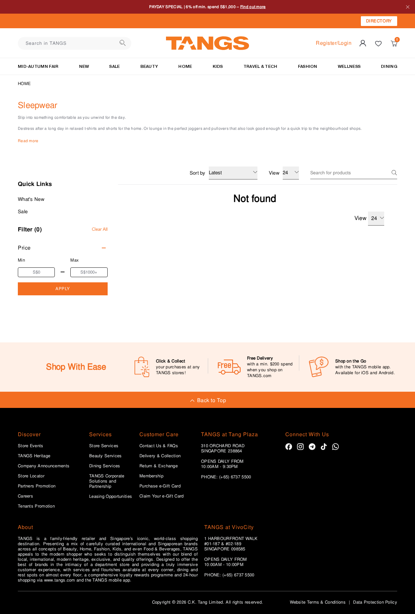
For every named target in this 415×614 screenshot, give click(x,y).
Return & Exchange (158, 466)
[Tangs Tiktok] (323, 446)
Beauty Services (105, 456)
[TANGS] (207, 43)
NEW (84, 66)
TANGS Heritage (34, 456)
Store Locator (31, 476)
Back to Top (211, 400)
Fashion (307, 66)
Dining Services (104, 466)
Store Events (30, 445)
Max (74, 260)
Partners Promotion (36, 486)
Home (24, 83)
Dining (389, 66)
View (360, 218)
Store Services (103, 445)
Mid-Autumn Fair (38, 66)
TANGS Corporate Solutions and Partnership (106, 481)
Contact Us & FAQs (158, 445)
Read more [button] (28, 140)
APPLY (62, 288)
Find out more (253, 6)
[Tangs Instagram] (300, 446)
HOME (185, 66)
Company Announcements (43, 466)
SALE (114, 66)
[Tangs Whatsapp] (335, 446)
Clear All (100, 229)
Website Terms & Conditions (318, 602)
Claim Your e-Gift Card (161, 496)
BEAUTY (149, 66)
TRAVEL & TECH (260, 66)
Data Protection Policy (375, 602)
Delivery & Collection (160, 456)
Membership (151, 476)
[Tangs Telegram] (312, 446)
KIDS (218, 66)
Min (21, 260)
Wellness (349, 66)
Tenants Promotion (36, 506)
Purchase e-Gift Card (160, 486)
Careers (25, 496)
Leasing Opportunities (110, 496)
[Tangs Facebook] (288, 446)
